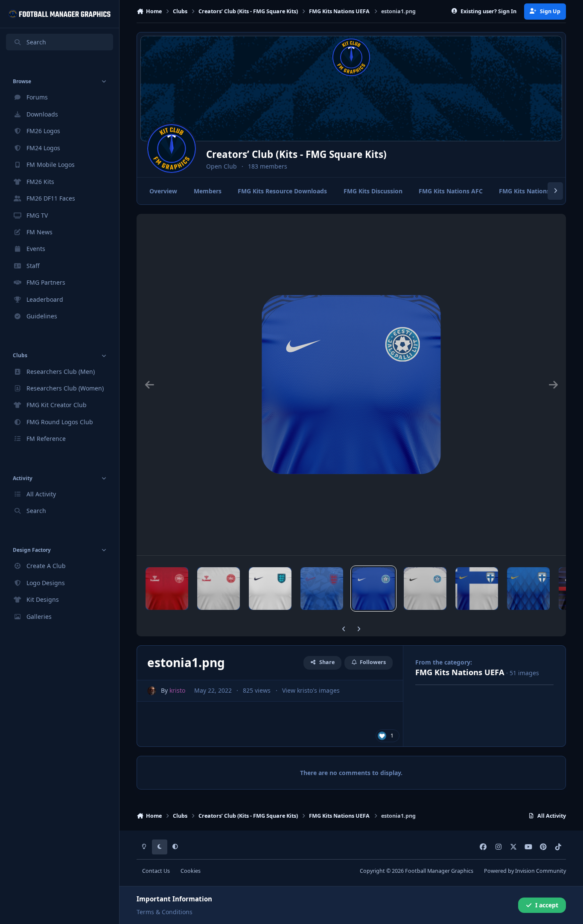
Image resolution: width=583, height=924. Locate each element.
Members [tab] (208, 191)
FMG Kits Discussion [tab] (373, 191)
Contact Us (156, 870)
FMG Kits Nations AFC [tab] (451, 191)
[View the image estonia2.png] (425, 588)
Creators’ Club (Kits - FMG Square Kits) (296, 154)
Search (36, 42)
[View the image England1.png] (270, 588)
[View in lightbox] (351, 384)
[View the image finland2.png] (528, 588)
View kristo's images (311, 690)
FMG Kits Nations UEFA (459, 672)
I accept (546, 905)
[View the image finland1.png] (476, 588)
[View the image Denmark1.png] (167, 588)
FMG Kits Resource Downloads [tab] (282, 191)
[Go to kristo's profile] (151, 690)
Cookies (191, 870)
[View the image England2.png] (321, 588)
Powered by (525, 870)
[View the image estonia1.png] (373, 588)
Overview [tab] (163, 191)
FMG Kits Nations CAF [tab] (531, 191)
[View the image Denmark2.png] (218, 588)
